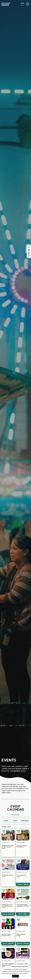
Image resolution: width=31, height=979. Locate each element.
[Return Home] (6, 4)
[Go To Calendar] (22, 4)
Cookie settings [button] (23, 973)
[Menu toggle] (27, 4)
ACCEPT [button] (15, 976)
